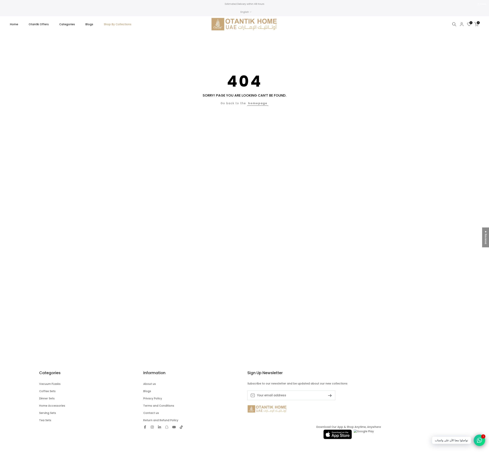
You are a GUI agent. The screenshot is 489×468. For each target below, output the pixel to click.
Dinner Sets (47, 398)
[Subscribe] (328, 395)
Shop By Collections (117, 24)
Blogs (89, 24)
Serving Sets (47, 413)
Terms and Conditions (158, 406)
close (8, 4)
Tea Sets (45, 420)
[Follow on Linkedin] (159, 427)
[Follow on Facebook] (145, 427)
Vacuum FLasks (50, 384)
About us (149, 384)
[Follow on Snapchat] (166, 427)
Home (14, 24)
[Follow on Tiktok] (181, 427)
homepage (257, 103)
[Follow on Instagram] (152, 427)
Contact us (151, 413)
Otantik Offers (39, 24)
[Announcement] (244, 4)
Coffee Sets (47, 391)
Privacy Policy (152, 398)
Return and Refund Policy (160, 420)
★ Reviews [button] (486, 237)
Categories (67, 24)
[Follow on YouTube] (174, 427)
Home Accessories (52, 406)
